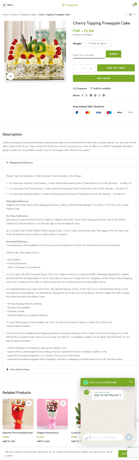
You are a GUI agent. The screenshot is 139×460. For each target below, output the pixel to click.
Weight (77, 43)
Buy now (103, 78)
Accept (126, 453)
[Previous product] (126, 15)
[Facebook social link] (82, 95)
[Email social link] (91, 95)
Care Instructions (20, 369)
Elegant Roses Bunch (48, 432)
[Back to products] (130, 15)
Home (6, 14)
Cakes (14, 14)
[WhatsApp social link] (99, 95)
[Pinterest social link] (95, 95)
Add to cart (116, 68)
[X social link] (86, 95)
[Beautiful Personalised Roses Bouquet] (18, 414)
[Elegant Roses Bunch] (52, 414)
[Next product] (134, 15)
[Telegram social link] (104, 95)
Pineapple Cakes (28, 14)
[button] (69, 162)
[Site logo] (69, 4)
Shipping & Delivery (21, 162)
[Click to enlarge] (10, 76)
